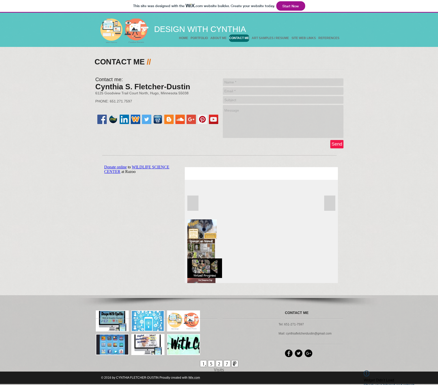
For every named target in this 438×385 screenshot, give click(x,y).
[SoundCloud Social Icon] (180, 119)
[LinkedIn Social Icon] (124, 119)
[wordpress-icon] (157, 119)
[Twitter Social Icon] (146, 119)
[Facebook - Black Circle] (289, 353)
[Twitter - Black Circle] (298, 353)
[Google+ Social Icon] (191, 119)
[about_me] (113, 119)
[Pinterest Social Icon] (202, 119)
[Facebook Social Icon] (102, 119)
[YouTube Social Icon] (213, 119)
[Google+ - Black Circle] (308, 353)
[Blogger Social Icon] (169, 119)
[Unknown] (135, 119)
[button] (112, 320)
